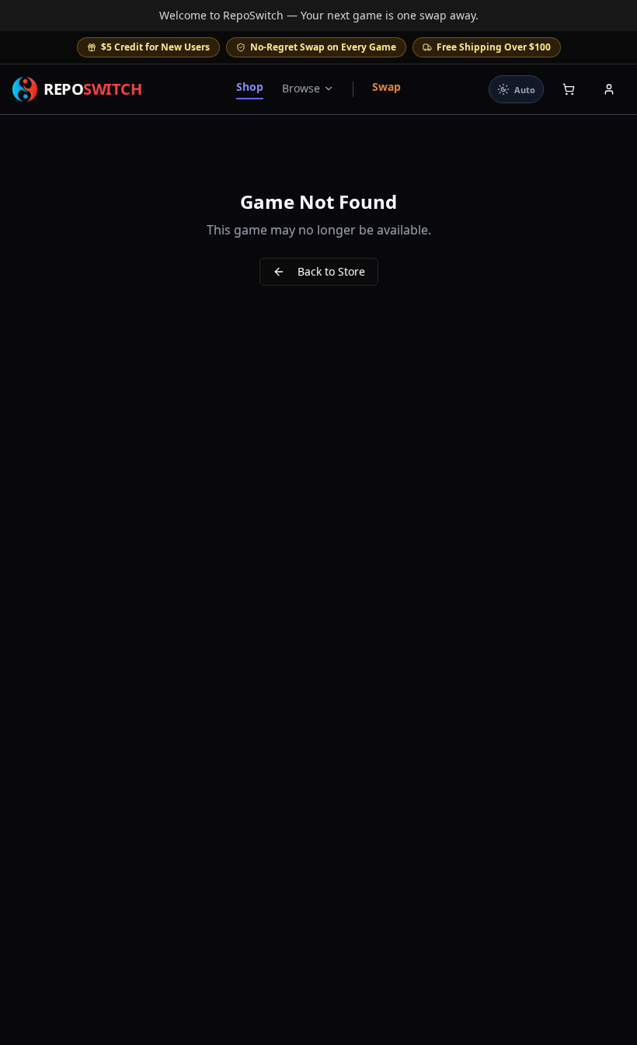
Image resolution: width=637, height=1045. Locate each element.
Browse (301, 88)
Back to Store (331, 271)
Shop (249, 86)
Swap (386, 86)
